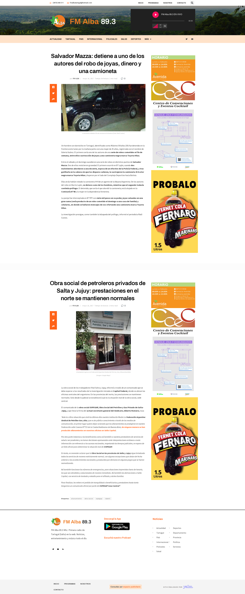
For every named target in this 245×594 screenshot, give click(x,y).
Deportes (136, 39)
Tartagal (70, 39)
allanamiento (76, 499)
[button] (192, 3)
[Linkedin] (63, 549)
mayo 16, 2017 (88, 78)
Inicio (140, 3)
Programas (153, 3)
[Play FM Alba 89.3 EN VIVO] (155, 15)
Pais (81, 39)
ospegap (99, 499)
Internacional (94, 39)
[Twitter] (186, 39)
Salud (124, 39)
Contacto (181, 3)
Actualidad (56, 39)
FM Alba (76, 78)
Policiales (111, 39)
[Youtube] (192, 39)
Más (147, 39)
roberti (107, 499)
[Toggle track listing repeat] (165, 26)
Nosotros (167, 3)
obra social (89, 499)
